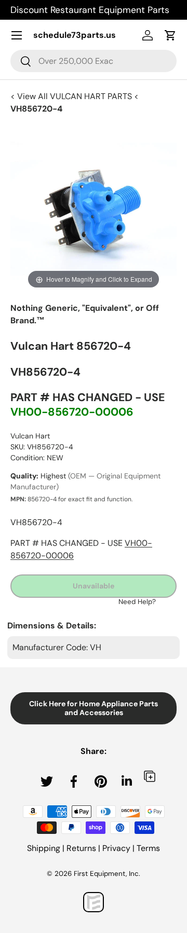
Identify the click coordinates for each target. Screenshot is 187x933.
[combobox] (93, 61)
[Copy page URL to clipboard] (149, 776)
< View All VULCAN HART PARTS (72, 96)
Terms (148, 848)
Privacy (116, 848)
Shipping (43, 848)
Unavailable (93, 586)
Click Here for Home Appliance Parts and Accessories (93, 708)
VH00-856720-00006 (71, 412)
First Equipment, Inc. (107, 873)
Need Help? (137, 601)
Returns (81, 848)
